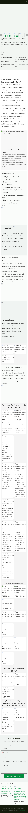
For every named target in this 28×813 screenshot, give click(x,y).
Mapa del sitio (22, 810)
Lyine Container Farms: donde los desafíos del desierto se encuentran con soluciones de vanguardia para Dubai (7, 796)
